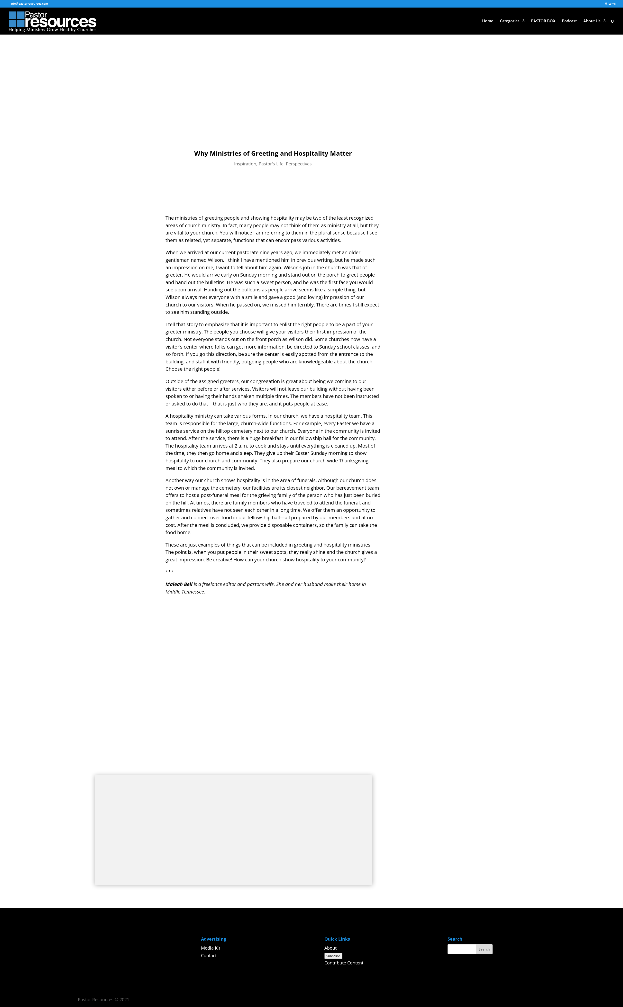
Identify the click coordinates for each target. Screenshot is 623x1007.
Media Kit (210, 948)
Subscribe (333, 956)
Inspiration (245, 164)
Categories (510, 21)
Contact (209, 955)
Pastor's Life (271, 164)
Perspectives (299, 164)
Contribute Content (343, 963)
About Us (592, 21)
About (330, 948)
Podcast (569, 21)
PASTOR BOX (543, 21)
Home (487, 21)
